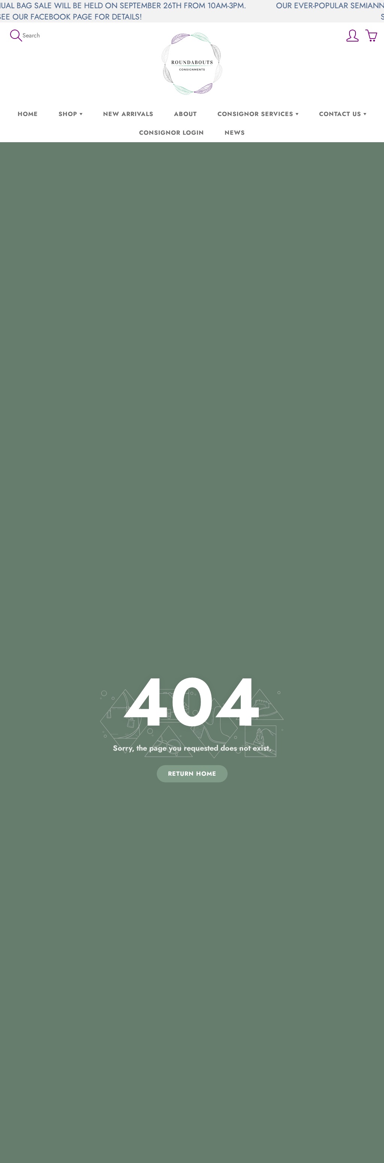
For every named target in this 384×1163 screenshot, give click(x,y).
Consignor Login (171, 132)
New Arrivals (128, 114)
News (235, 132)
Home (28, 114)
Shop (69, 114)
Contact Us (341, 114)
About (185, 114)
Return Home (192, 773)
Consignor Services (257, 114)
